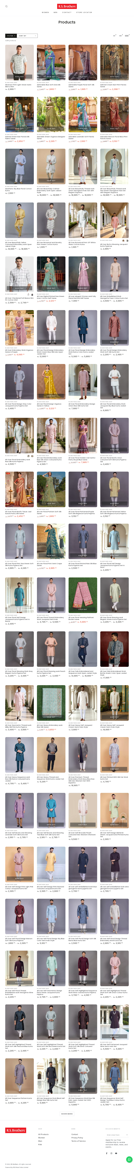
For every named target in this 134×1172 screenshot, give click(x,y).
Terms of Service (79, 1141)
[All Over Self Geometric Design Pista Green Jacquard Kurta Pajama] (51, 968)
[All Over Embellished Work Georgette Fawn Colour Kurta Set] (114, 274)
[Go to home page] (67, 6)
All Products (43, 1134)
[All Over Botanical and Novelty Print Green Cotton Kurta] (51, 220)
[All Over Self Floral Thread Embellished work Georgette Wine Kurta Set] (19, 968)
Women (41, 1138)
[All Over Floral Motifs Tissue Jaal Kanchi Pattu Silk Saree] (19, 489)
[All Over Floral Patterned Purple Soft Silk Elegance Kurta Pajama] (83, 489)
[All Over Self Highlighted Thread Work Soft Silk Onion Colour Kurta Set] (114, 968)
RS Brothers (14, 1164)
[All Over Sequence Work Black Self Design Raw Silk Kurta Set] (51, 1076)
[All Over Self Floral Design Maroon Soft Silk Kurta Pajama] (19, 916)
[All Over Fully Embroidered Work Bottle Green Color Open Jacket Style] (114, 649)
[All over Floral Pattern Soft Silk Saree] (51, 489)
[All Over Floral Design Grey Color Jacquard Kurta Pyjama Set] (19, 382)
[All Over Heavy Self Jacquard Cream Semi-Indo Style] (83, 703)
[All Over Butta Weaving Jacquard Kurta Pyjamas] (114, 220)
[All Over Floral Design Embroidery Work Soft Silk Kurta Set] (114, 328)
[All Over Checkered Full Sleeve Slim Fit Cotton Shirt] (19, 274)
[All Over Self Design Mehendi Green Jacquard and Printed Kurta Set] (114, 810)
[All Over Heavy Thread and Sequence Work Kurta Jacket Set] (51, 755)
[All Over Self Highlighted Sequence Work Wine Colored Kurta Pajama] (83, 968)
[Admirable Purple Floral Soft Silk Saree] (83, 62)
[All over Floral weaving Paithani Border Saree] (83, 595)
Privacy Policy (77, 1138)
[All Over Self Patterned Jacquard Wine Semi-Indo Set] (114, 1022)
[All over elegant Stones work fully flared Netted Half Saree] (83, 274)
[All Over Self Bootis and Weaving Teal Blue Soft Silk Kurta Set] (51, 810)
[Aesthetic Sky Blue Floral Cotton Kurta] (19, 166)
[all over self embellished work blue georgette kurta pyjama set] (83, 864)
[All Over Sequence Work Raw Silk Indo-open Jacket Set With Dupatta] (83, 1076)
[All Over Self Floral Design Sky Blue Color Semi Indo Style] (51, 916)
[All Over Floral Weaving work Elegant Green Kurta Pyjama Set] (114, 595)
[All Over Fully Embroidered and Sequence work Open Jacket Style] (83, 649)
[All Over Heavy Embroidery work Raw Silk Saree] (51, 703)
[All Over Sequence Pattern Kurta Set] (19, 1076)
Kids (40, 1144)
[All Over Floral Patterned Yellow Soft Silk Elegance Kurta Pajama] (114, 489)
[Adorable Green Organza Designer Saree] (51, 114)
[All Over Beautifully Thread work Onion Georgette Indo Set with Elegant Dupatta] (83, 166)
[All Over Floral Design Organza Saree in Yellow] (51, 382)
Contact (75, 1134)
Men (40, 1141)
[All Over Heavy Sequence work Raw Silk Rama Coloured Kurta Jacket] (19, 755)
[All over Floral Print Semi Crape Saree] (51, 541)
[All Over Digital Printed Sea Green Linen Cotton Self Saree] (51, 274)
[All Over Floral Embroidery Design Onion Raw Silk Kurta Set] (83, 382)
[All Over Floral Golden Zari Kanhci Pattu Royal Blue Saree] (83, 435)
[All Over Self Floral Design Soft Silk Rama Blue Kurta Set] (83, 916)
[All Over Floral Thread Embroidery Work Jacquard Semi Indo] (51, 595)
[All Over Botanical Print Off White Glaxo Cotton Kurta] (83, 220)
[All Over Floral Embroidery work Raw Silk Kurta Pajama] (19, 435)
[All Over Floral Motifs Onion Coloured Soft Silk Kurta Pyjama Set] (114, 435)
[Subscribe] (127, 1135)
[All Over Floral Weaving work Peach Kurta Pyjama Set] (51, 649)
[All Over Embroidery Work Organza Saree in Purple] (19, 328)
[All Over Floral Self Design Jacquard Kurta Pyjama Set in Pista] (114, 541)
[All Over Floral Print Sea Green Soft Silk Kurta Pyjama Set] (19, 541)
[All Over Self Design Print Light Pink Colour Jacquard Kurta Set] (19, 864)
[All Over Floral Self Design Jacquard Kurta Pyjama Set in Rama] (19, 595)
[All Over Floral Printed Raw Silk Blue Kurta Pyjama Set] (83, 541)
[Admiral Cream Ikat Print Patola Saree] (114, 62)
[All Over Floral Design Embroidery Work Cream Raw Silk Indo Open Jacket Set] (51, 328)
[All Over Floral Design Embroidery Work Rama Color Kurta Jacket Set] (83, 328)
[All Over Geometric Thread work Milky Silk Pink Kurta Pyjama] (19, 703)
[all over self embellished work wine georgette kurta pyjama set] (114, 864)
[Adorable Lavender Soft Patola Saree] (83, 114)
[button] (6, 6)
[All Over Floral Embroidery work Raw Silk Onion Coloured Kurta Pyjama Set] (51, 435)
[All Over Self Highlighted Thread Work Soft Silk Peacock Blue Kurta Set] (19, 1022)
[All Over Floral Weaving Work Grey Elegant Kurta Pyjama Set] (19, 649)
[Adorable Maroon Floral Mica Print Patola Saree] (114, 114)
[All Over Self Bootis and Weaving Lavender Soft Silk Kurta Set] (19, 810)
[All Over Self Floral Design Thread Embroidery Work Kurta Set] (114, 916)
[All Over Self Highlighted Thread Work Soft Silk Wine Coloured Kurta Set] (83, 1022)
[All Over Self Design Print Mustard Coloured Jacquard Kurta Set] (51, 864)
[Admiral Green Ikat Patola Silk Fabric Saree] (19, 114)
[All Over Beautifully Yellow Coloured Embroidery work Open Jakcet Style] (19, 220)
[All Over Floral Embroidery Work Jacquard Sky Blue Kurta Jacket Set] (114, 382)
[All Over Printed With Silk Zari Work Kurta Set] (114, 755)
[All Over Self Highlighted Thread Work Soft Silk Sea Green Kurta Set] (51, 1022)
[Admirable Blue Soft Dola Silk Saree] (51, 62)
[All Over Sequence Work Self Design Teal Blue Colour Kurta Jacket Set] (114, 1076)
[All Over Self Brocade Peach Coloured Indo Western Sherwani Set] (83, 810)
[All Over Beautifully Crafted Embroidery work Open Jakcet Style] (51, 166)
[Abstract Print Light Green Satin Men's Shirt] (19, 62)
